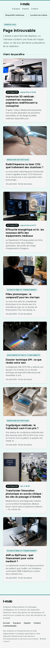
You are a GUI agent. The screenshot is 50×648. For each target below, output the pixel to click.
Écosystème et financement (22, 290)
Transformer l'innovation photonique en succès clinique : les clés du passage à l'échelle (24, 493)
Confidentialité (9, 626)
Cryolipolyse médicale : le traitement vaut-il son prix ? (22, 427)
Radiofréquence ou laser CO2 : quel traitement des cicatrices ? (24, 166)
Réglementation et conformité (23, 355)
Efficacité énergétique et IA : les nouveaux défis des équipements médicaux (25, 232)
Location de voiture (38, 15)
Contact (34, 9)
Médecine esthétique (18, 160)
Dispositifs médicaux (14, 15)
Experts (25, 9)
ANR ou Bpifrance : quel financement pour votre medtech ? (19, 558)
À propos (16, 9)
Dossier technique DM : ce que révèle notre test (24, 361)
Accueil (6, 623)
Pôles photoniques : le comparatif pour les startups (23, 296)
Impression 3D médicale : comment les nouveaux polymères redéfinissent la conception (21, 101)
